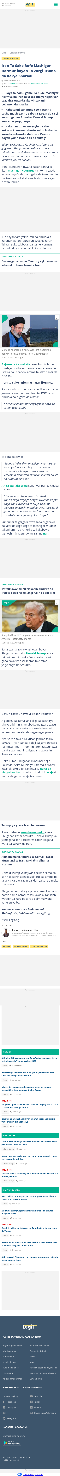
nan (45, 533)
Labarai (5, 1094)
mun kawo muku (33, 832)
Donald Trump (36, 653)
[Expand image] (57, 317)
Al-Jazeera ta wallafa (16, 364)
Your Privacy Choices (33, 1474)
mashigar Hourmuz (21, 170)
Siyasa (5, 1065)
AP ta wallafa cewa (15, 485)
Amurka (6, 946)
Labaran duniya (17, 52)
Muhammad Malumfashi (40, 84)
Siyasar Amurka (39, 946)
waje (50, 772)
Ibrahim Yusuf (13, 84)
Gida (4, 52)
